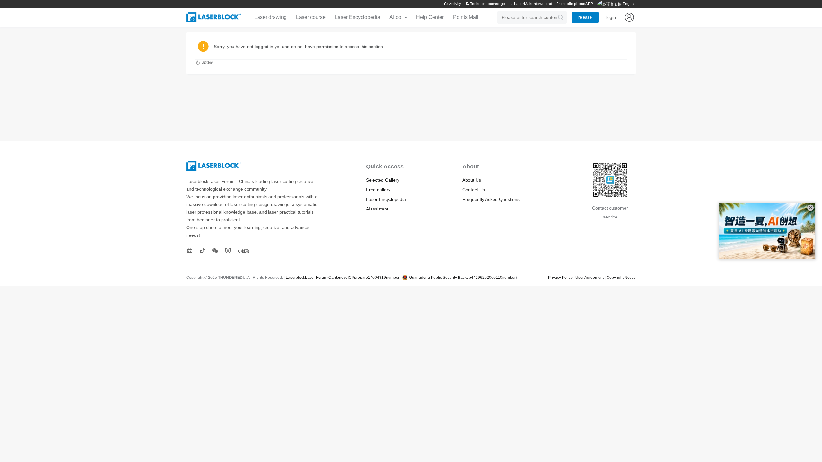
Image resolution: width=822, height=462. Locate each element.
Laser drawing (270, 17)
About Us (471, 180)
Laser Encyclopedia (357, 17)
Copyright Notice (621, 277)
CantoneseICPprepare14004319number (363, 277)
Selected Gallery (382, 180)
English (629, 4)
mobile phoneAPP (576, 4)
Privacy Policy (560, 277)
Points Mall (465, 17)
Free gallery (378, 189)
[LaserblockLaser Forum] (213, 17)
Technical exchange (487, 4)
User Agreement (589, 277)
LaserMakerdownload (533, 4)
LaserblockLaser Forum (306, 277)
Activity (454, 4)
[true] (561, 17)
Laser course (311, 17)
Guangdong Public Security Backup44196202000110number (462, 277)
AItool (396, 17)
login (611, 17)
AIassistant (377, 208)
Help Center (430, 17)
